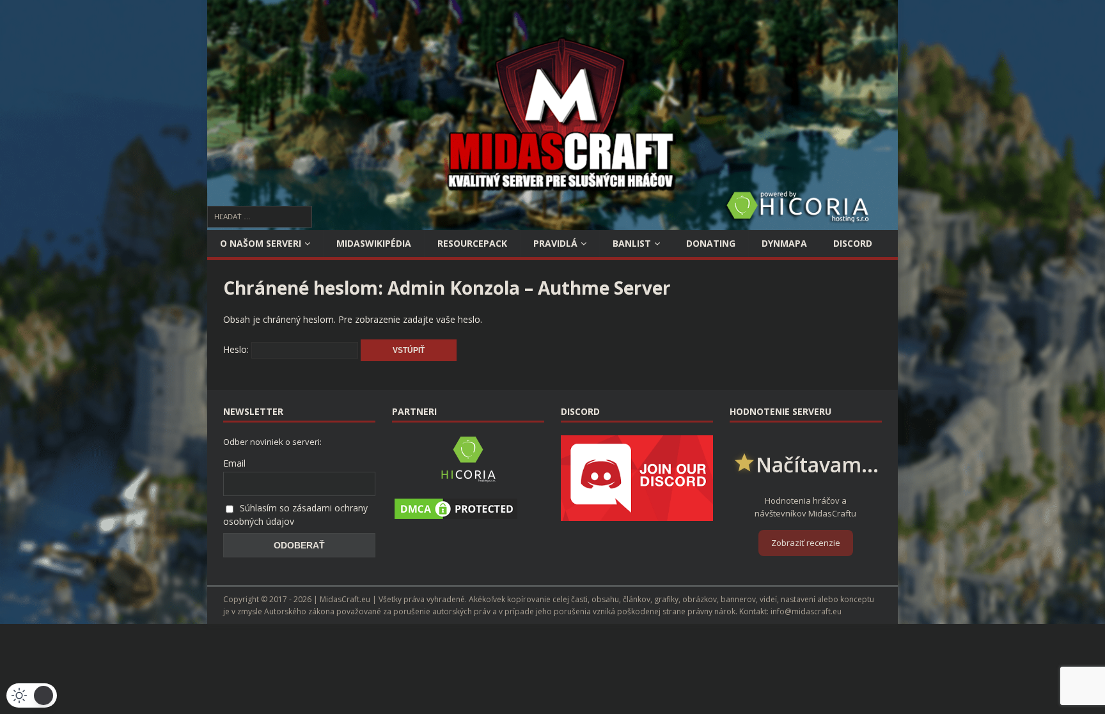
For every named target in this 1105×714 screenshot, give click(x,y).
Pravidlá (555, 243)
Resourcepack (472, 243)
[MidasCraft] (552, 223)
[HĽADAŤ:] (259, 216)
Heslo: (237, 349)
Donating (710, 243)
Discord (852, 243)
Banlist (632, 243)
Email (234, 463)
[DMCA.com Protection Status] (456, 515)
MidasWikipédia (373, 243)
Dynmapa (784, 243)
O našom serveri (260, 243)
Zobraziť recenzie (805, 542)
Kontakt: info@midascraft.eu (790, 611)
